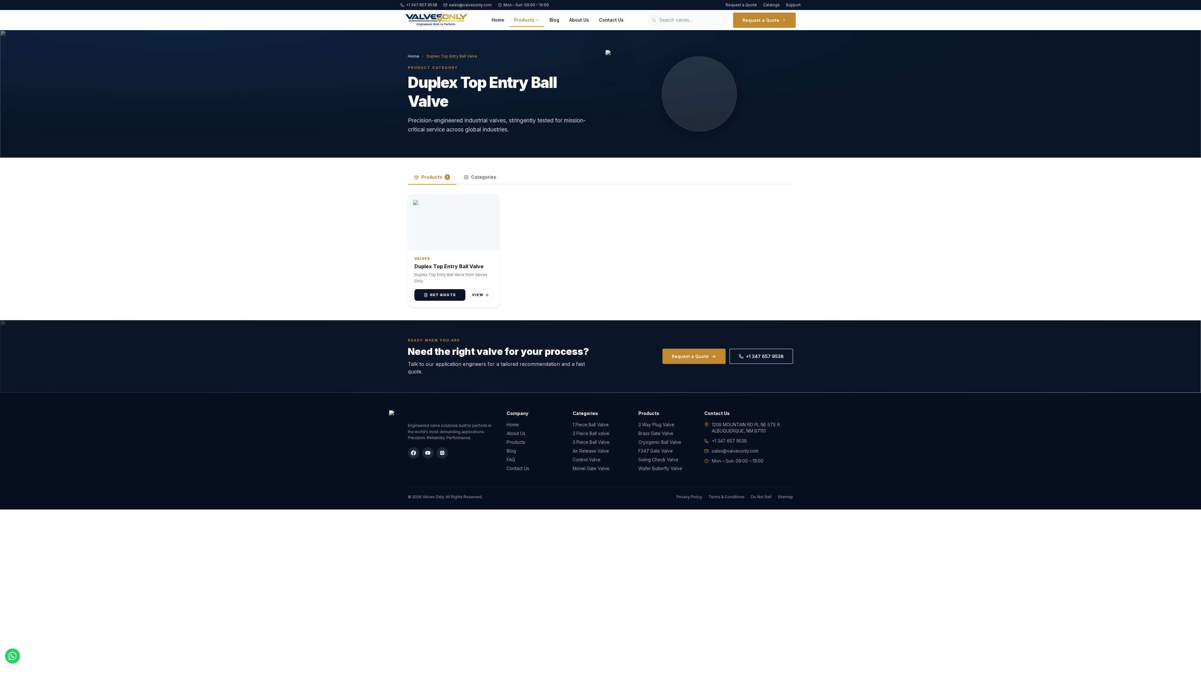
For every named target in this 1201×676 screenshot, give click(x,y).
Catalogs (771, 5)
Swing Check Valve (658, 459)
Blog (554, 20)
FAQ (511, 459)
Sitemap (785, 496)
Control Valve (586, 459)
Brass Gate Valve (655, 433)
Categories (483, 177)
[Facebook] (413, 452)
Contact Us (611, 20)
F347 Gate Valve (655, 450)
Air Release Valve (591, 450)
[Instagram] (442, 452)
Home (498, 20)
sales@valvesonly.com (470, 5)
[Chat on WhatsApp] (12, 655)
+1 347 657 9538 (421, 5)
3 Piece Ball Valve (591, 442)
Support (793, 5)
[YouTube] (427, 452)
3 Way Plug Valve (656, 424)
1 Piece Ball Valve (591, 424)
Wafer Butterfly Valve (660, 468)
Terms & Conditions (726, 496)
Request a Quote (741, 5)
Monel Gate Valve (591, 468)
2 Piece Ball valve (591, 433)
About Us (579, 20)
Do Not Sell (761, 496)
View (478, 295)
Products (524, 20)
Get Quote (443, 295)
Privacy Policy (689, 496)
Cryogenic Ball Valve (659, 442)
